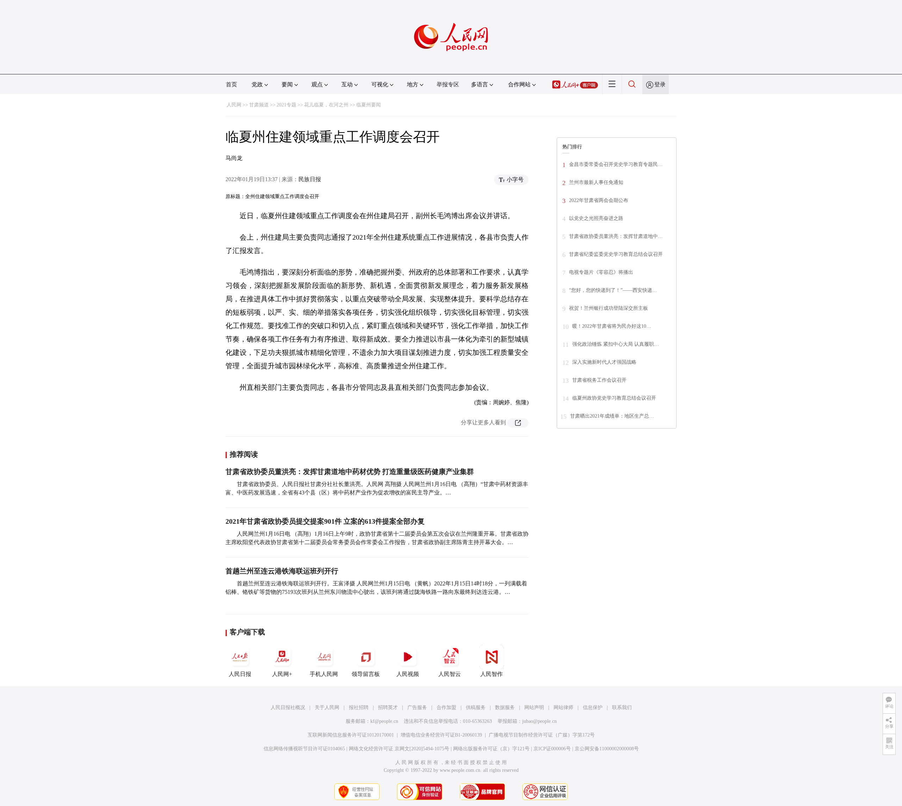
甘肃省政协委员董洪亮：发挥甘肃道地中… (616, 236)
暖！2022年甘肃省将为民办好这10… (611, 326)
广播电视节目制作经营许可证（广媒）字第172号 (542, 735)
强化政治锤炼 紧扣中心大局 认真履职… (615, 344)
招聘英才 (388, 707)
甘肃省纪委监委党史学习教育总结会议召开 (616, 254)
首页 (231, 84)
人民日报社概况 (288, 707)
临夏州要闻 (368, 104)
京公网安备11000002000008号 (607, 748)
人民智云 (449, 674)
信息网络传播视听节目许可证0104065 (304, 748)
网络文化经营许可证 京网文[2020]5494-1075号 (399, 748)
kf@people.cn (384, 721)
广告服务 (417, 707)
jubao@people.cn (539, 721)
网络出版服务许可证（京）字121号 (491, 748)
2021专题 (286, 104)
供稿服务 (476, 707)
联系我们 (622, 707)
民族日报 (309, 179)
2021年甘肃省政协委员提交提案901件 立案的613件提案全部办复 (325, 521)
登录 (660, 84)
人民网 (234, 104)
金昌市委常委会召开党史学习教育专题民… (616, 164)
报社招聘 (359, 707)
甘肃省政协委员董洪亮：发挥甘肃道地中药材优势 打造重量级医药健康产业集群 (350, 471)
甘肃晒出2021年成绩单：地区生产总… (612, 416)
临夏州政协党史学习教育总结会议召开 (614, 398)
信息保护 (593, 707)
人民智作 (491, 674)
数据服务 (505, 707)
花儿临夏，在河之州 (326, 104)
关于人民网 (327, 707)
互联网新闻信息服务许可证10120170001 (351, 735)
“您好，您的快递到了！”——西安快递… (613, 290)
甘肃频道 (259, 104)
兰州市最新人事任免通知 (596, 182)
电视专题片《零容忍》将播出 (601, 272)
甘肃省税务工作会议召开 (599, 380)
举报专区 (448, 84)
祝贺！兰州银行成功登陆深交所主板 (608, 308)
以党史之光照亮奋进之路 (596, 218)
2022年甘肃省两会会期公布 (598, 200)
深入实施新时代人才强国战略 (604, 362)
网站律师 (563, 707)
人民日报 (240, 674)
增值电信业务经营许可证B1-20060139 (441, 735)
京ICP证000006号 (552, 748)
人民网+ (282, 674)
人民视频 (407, 674)
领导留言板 (366, 674)
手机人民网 (324, 674)
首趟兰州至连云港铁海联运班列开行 (282, 571)
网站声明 (534, 707)
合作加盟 (446, 707)
